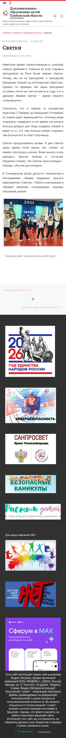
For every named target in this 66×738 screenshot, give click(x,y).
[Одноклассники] (10, 3)
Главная (7, 33)
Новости (17, 33)
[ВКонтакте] (4, 3)
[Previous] (9, 222)
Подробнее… (45, 731)
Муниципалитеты (33, 33)
